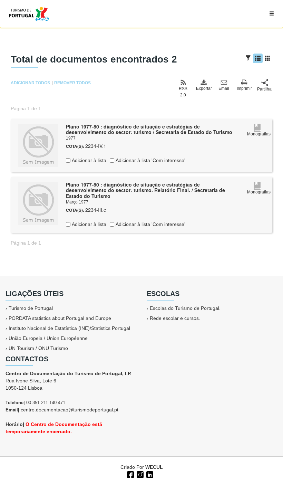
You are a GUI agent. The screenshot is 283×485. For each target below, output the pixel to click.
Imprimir (244, 88)
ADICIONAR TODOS (30, 82)
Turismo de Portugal (31, 308)
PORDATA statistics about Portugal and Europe (60, 318)
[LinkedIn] (149, 474)
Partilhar (264, 89)
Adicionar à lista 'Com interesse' (149, 160)
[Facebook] (130, 474)
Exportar (203, 88)
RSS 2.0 (183, 91)
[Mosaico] (267, 58)
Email (223, 88)
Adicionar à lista (88, 160)
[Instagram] (139, 474)
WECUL (154, 467)
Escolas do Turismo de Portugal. (185, 308)
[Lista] (258, 58)
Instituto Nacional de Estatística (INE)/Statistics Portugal (69, 328)
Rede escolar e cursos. (175, 318)
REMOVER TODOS (72, 82)
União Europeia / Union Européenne (48, 338)
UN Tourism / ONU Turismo (38, 348)
